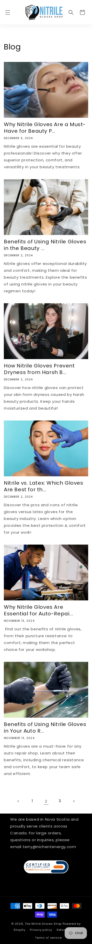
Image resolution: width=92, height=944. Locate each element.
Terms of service (48, 938)
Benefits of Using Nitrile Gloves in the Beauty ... (45, 244)
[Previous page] (18, 801)
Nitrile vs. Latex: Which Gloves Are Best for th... (43, 486)
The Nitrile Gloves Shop (43, 924)
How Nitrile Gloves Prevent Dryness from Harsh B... (39, 369)
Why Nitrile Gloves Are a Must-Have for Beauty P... (45, 127)
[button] (7, 12)
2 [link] (46, 801)
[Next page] (73, 801)
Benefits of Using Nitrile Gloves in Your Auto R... (45, 727)
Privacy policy (41, 930)
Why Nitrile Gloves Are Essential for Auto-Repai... (38, 610)
